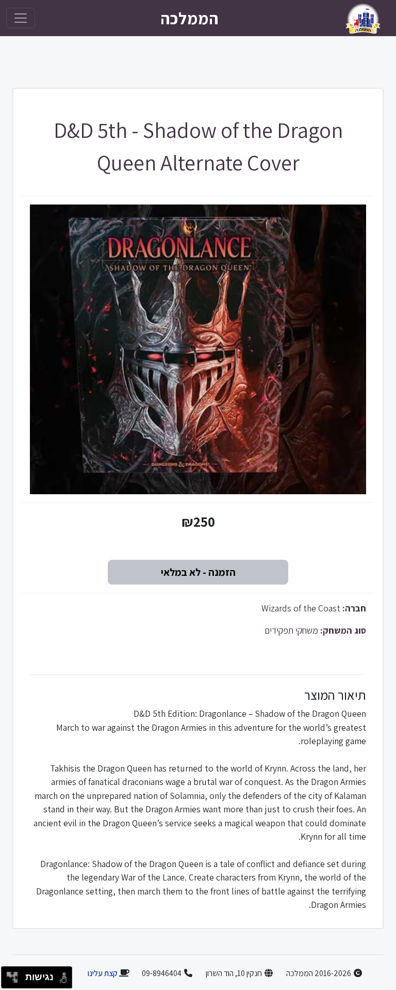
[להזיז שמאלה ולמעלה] (9, 975)
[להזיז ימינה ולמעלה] (15, 975)
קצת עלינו (102, 973)
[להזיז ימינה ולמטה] (15, 980)
